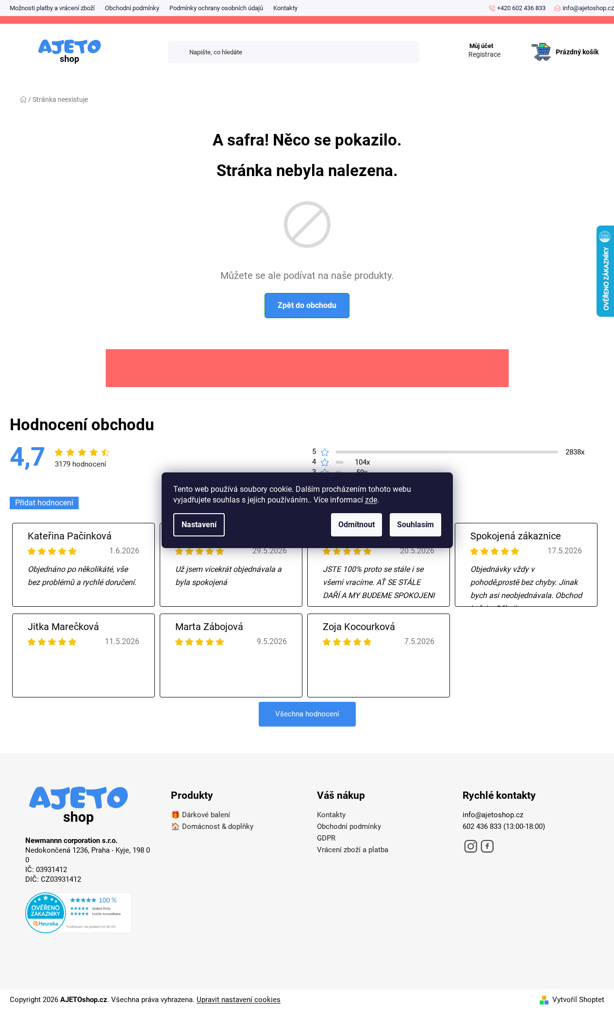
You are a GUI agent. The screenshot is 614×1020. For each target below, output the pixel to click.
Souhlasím (415, 524)
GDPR (326, 838)
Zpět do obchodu (307, 305)
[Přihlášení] (515, 42)
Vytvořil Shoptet (578, 999)
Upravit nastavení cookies (239, 999)
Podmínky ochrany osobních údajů (216, 8)
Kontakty (285, 8)
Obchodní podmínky (132, 8)
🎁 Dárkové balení (200, 814)
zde (371, 499)
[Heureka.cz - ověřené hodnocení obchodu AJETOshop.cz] (88, 914)
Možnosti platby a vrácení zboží (52, 8)
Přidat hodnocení (44, 502)
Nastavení (199, 524)
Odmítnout (356, 524)
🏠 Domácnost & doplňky (212, 826)
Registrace (484, 54)
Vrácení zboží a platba (352, 849)
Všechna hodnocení (307, 714)
